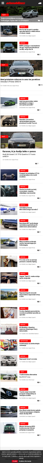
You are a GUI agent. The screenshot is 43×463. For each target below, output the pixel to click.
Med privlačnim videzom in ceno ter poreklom (20, 79)
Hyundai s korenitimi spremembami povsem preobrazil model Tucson (28, 121)
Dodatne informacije (25, 461)
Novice (22, 27)
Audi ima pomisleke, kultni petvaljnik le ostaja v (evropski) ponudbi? (28, 103)
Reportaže (24, 341)
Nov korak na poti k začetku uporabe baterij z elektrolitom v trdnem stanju (29, 31)
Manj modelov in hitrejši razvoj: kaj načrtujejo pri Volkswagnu (27, 243)
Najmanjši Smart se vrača (28, 359)
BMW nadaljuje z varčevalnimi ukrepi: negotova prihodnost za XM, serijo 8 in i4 (29, 47)
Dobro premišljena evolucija (12, 18)
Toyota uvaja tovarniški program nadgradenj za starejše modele (27, 393)
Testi (4, 15)
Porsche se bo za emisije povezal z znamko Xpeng (28, 260)
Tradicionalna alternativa (28, 374)
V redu (15, 461)
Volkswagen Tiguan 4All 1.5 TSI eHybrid (14, 20)
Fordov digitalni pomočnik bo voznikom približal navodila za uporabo (29, 313)
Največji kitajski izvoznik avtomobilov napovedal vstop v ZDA (29, 294)
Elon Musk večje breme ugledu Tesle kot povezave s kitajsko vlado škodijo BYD (29, 412)
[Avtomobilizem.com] (15, 3)
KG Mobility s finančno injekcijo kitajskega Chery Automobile (28, 329)
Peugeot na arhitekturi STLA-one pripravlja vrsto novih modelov (29, 175)
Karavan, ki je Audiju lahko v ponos (19, 151)
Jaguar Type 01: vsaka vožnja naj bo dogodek (29, 277)
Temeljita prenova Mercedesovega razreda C (28, 208)
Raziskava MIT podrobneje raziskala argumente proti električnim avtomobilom (28, 225)
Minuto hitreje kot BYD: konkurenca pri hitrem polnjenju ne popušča (27, 428)
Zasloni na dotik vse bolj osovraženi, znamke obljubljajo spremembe (27, 191)
